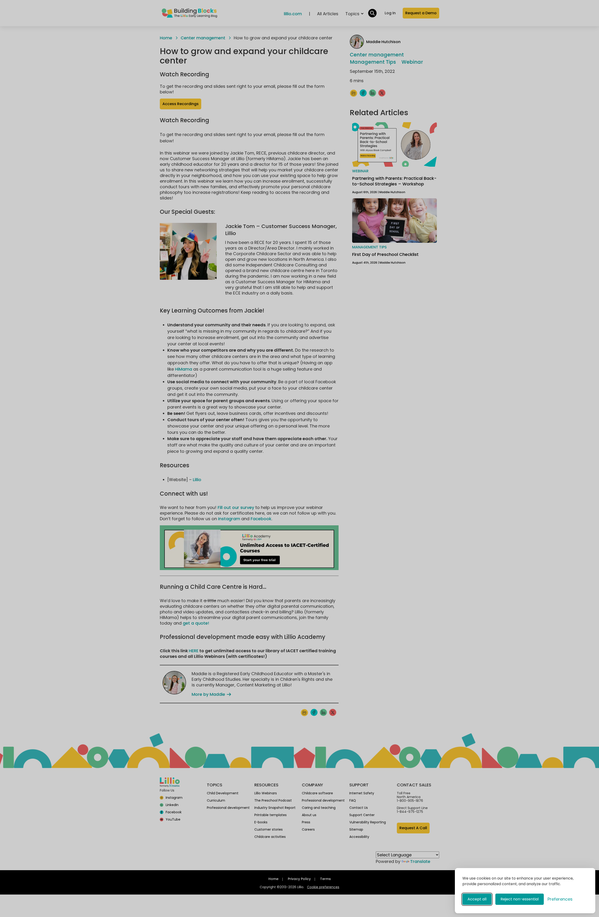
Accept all (477, 899)
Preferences (560, 899)
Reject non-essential (519, 899)
